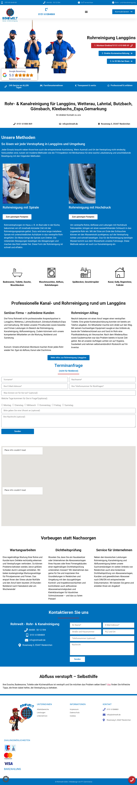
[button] (86, 11)
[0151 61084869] (46, 9)
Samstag (69, 405)
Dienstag (19, 405)
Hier (109, 684)
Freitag (57, 405)
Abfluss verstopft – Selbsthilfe (68, 676)
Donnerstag (45, 405)
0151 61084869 (46, 14)
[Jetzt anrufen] (132, 780)
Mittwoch (31, 405)
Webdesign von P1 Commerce (80, 782)
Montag (7, 405)
